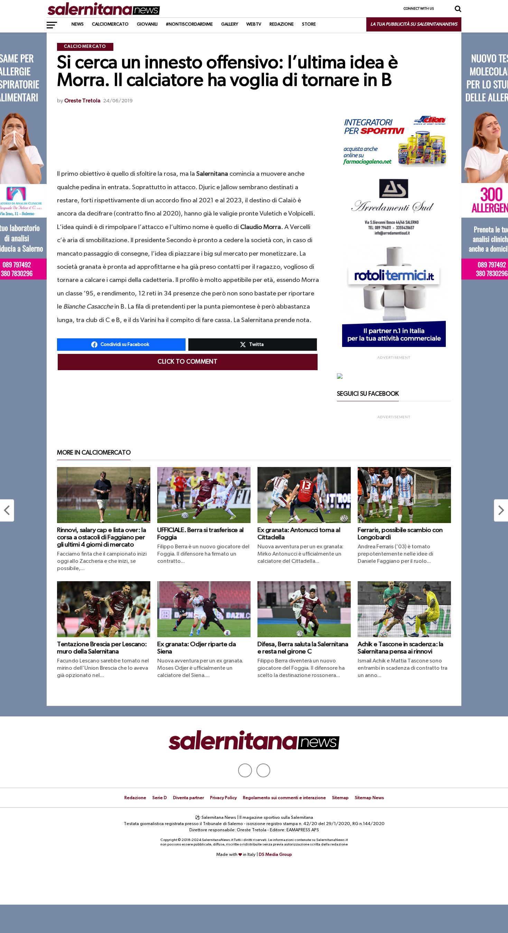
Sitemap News (369, 798)
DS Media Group (275, 854)
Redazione (282, 24)
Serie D (159, 798)
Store (309, 24)
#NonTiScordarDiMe (189, 24)
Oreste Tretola (82, 101)
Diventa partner (188, 798)
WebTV (253, 24)
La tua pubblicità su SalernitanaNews (413, 24)
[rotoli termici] (394, 345)
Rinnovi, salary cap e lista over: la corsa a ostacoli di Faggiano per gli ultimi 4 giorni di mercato (101, 537)
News (78, 24)
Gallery (229, 24)
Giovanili (147, 24)
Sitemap (340, 798)
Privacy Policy (223, 798)
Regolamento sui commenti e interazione (284, 798)
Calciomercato (110, 24)
